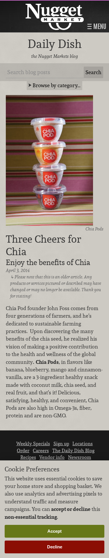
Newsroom (79, 457)
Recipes (28, 457)
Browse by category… (57, 85)
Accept (54, 531)
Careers (41, 450)
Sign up (61, 443)
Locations (82, 443)
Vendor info (52, 457)
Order (23, 450)
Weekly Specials (33, 443)
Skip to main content (27, 4)
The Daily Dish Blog (73, 450)
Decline (54, 546)
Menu (99, 26)
